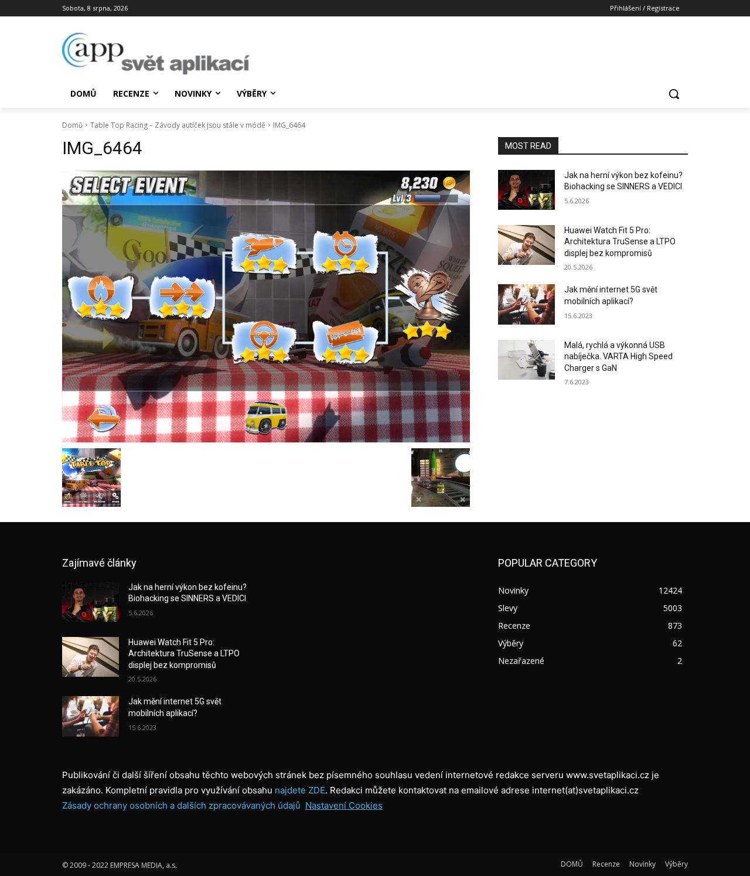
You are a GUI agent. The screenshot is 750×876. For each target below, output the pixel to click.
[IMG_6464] (266, 306)
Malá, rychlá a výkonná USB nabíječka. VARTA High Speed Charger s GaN (618, 356)
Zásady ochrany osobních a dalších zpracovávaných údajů (181, 805)
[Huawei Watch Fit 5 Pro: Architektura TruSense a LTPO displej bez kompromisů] (526, 245)
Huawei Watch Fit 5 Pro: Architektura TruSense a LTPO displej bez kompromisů (620, 242)
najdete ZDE (300, 790)
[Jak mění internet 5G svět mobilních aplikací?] (526, 304)
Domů (72, 125)
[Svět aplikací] (156, 53)
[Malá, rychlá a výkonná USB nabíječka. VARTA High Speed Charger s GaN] (526, 360)
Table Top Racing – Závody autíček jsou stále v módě (177, 125)
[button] (674, 94)
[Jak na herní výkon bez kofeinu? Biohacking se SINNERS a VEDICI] (526, 190)
